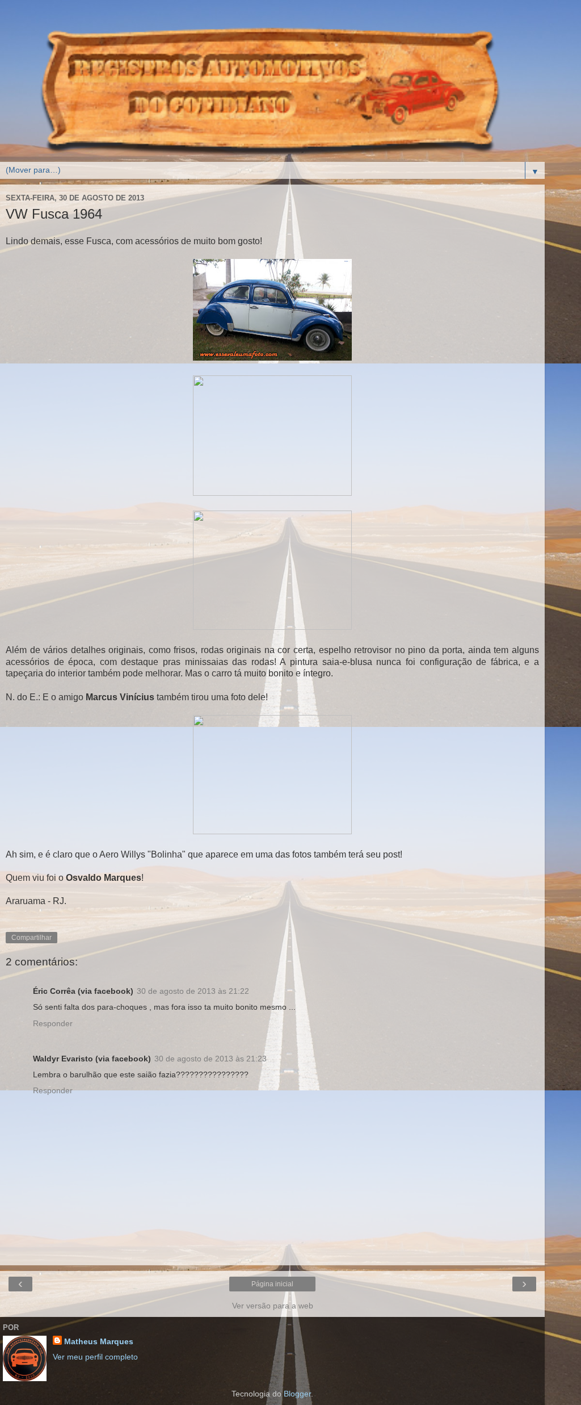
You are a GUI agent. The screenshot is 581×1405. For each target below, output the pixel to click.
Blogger (297, 1393)
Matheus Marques (98, 1341)
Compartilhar (31, 938)
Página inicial (272, 1284)
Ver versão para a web (272, 1305)
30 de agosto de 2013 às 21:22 (193, 991)
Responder (53, 1023)
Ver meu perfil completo (95, 1356)
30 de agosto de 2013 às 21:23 (210, 1058)
